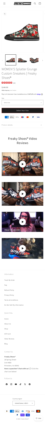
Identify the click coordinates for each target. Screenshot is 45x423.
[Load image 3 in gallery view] (34, 59)
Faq (5, 285)
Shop (6, 329)
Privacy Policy (9, 295)
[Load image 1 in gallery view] (10, 59)
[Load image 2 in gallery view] (22, 59)
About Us (7, 324)
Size (3, 98)
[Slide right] (42, 60)
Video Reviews (9, 339)
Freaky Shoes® (25, 419)
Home (6, 319)
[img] (7, 83)
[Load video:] (22, 164)
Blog (6, 344)
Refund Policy (9, 290)
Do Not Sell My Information (14, 305)
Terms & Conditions (11, 300)
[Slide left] (2, 60)
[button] (4, 3)
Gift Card (7, 334)
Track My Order (9, 280)
